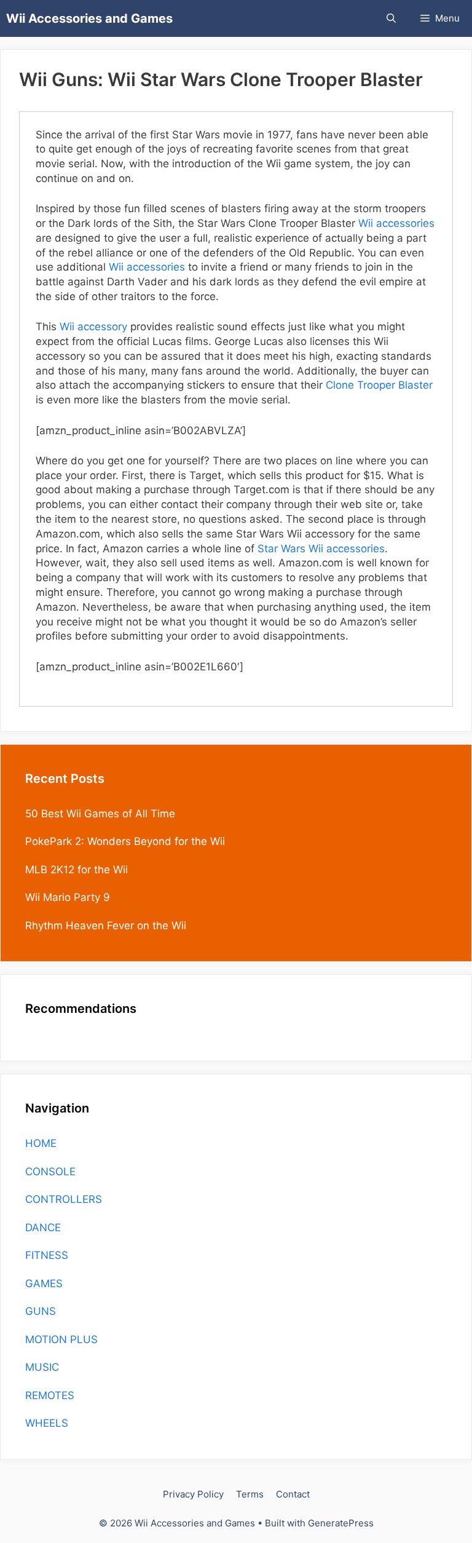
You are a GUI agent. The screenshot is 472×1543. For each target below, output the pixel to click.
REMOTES (49, 1395)
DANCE (43, 1227)
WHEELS (46, 1423)
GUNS (40, 1311)
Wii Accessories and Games (89, 18)
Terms (250, 1494)
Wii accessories (396, 223)
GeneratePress (341, 1523)
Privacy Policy (193, 1494)
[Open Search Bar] (391, 18)
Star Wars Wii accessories (321, 548)
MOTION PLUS (61, 1339)
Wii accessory (93, 326)
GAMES (44, 1283)
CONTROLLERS (63, 1199)
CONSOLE (50, 1171)
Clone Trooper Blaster (379, 385)
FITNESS (46, 1255)
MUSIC (42, 1367)
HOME (41, 1143)
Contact (293, 1494)
